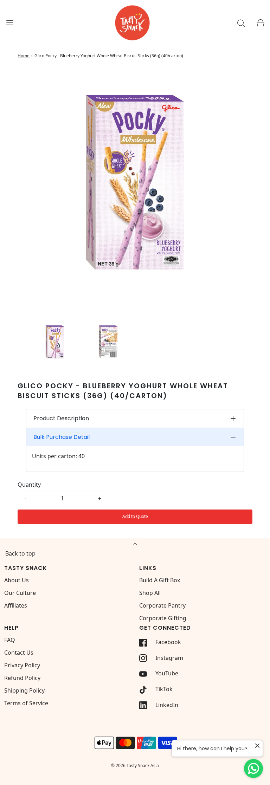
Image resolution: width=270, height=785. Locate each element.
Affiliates (15, 605)
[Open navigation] (9, 23)
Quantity (29, 484)
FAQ (9, 640)
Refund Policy (22, 678)
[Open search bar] (241, 23)
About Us (16, 580)
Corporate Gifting (162, 618)
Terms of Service (26, 703)
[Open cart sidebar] (260, 23)
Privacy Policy (22, 665)
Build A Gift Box (159, 580)
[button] (55, 342)
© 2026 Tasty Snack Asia (135, 765)
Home (24, 56)
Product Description (61, 418)
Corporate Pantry (162, 605)
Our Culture (20, 593)
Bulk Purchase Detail (61, 437)
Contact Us (18, 652)
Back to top (20, 553)
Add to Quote (135, 516)
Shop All (150, 593)
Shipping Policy (24, 690)
